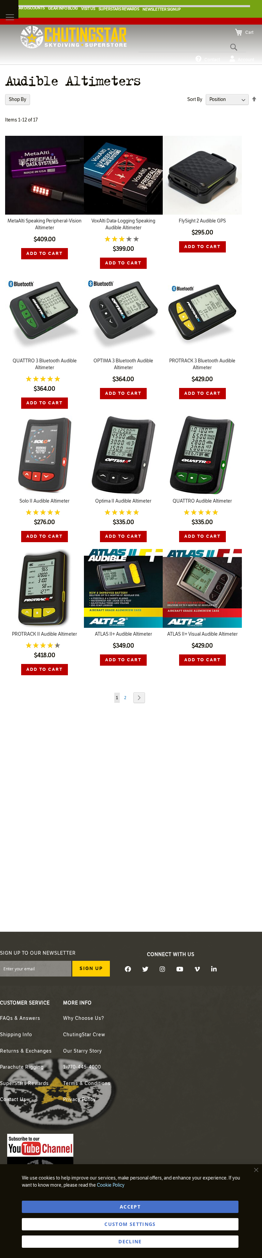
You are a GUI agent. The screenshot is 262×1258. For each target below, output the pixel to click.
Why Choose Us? (83, 1018)
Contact (212, 59)
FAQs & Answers (20, 1018)
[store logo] (73, 37)
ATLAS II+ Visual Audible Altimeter (202, 634)
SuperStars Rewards (24, 1083)
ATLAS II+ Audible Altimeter (123, 634)
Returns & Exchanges (26, 1051)
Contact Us (13, 1099)
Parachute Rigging (22, 1067)
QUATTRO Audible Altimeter (202, 501)
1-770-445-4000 (82, 1067)
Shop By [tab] (17, 99)
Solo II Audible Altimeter (44, 501)
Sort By (194, 99)
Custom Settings (130, 1224)
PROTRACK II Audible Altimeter (44, 634)
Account (246, 59)
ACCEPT (130, 1206)
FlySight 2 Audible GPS (202, 221)
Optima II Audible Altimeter (123, 501)
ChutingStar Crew (84, 1035)
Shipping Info (16, 1035)
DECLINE (130, 1241)
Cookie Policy (111, 1185)
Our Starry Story (82, 1051)
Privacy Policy (79, 1099)
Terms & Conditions (87, 1083)
